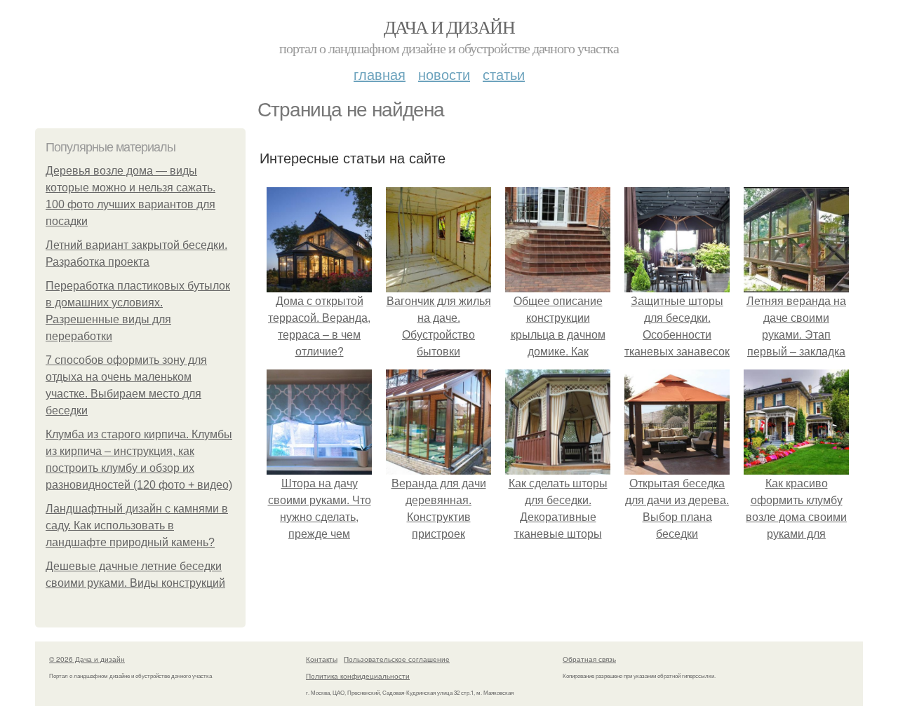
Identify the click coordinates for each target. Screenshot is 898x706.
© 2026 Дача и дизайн (87, 659)
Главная (380, 74)
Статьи (504, 74)
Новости (444, 74)
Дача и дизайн (449, 27)
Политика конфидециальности (358, 676)
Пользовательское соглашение (397, 659)
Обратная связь (589, 659)
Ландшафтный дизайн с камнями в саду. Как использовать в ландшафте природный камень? (137, 525)
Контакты (321, 659)
